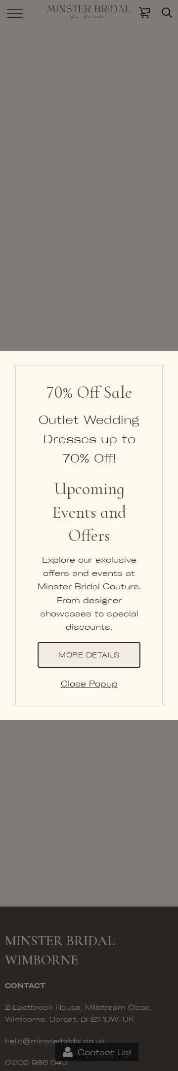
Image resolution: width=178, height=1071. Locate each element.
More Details (89, 654)
